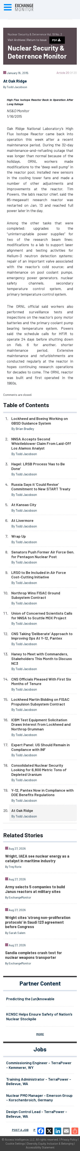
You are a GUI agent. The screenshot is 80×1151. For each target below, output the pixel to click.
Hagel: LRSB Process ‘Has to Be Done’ (38, 466)
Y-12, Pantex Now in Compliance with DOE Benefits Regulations (42, 792)
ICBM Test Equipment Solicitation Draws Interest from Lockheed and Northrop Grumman (41, 724)
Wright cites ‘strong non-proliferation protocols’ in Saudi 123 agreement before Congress (37, 922)
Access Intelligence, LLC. (20, 1139)
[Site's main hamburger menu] (7, 7)
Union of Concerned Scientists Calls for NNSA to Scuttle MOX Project (41, 615)
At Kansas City (23, 504)
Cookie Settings (15, 1143)
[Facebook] (40, 1131)
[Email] (66, 1131)
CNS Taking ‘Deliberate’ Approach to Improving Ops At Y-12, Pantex (42, 636)
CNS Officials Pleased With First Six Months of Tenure (41, 681)
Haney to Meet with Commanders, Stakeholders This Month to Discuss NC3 (41, 658)
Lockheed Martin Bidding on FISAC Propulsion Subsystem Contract (40, 701)
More (40, 1034)
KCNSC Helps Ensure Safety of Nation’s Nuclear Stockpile (39, 1016)
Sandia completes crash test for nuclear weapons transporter (33, 955)
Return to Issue (37, 40)
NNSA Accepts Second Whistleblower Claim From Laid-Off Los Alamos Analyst (41, 443)
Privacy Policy (69, 1139)
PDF (55, 40)
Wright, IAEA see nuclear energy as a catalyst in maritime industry (37, 858)
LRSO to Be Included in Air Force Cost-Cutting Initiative (38, 574)
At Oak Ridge (22, 810)
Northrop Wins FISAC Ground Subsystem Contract (35, 595)
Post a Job (20, 1130)
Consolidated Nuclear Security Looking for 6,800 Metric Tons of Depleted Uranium (39, 770)
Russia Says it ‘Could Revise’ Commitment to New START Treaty (40, 486)
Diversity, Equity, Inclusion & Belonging (50, 1143)
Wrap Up (18, 536)
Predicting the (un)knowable (30, 998)
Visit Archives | (17, 40)
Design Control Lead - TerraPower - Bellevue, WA (36, 1114)
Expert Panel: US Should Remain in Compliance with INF (40, 747)
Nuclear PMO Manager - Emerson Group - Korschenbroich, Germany (39, 1097)
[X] (49, 1131)
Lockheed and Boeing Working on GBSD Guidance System (39, 420)
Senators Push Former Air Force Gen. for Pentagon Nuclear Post (42, 554)
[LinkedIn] (58, 1131)
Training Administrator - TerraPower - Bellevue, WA (38, 1081)
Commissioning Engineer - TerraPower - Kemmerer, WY (38, 1065)
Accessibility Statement (40, 1147)
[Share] (75, 1131)
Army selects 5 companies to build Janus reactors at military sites (35, 889)
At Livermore (22, 520)
